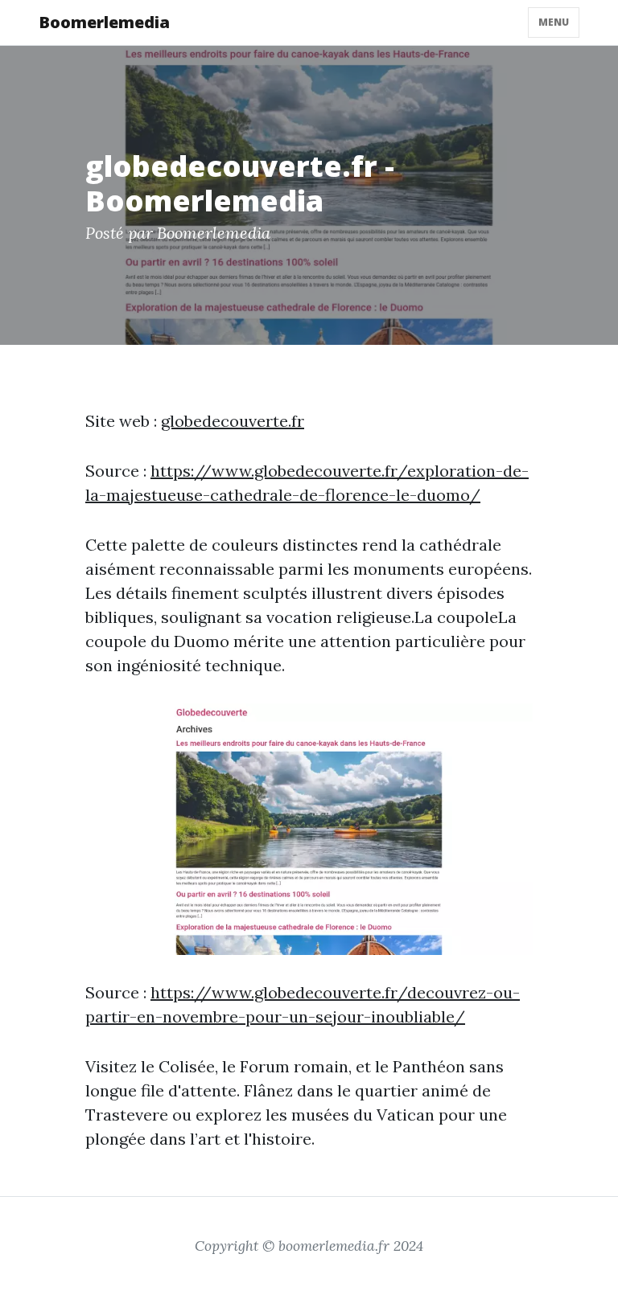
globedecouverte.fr (232, 421)
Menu (553, 22)
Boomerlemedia (104, 22)
